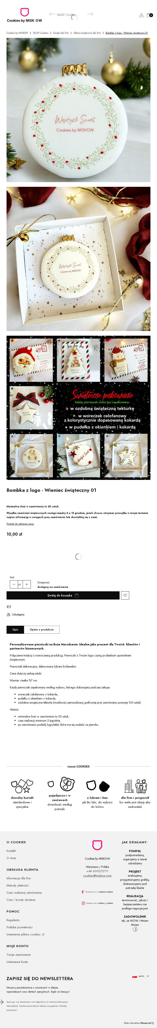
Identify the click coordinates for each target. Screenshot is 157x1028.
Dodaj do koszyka (60, 595)
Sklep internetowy (137, 1023)
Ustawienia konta (17, 962)
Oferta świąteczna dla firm (87, 33)
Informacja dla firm (19, 878)
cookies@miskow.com (97, 875)
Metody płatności (18, 885)
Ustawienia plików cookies (24, 934)
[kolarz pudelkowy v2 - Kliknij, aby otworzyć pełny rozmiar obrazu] (78, 408)
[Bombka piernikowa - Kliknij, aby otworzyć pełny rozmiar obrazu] (78, 111)
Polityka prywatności (20, 927)
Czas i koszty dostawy (21, 900)
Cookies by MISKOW (17, 33)
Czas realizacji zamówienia (24, 892)
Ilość (12, 577)
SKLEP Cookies (40, 33)
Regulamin (13, 920)
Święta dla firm (61, 33)
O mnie (11, 858)
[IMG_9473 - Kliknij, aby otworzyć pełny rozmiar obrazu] (78, 259)
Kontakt (11, 851)
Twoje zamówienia (19, 954)
